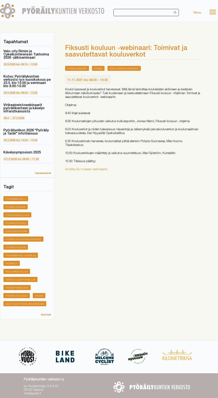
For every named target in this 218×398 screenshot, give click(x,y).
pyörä (39, 296)
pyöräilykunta (16, 247)
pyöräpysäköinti (17, 287)
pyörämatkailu (16, 199)
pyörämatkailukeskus (21, 255)
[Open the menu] (212, 12)
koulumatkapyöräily (124, 68)
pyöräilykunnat (17, 296)
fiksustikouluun (17, 215)
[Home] (52, 10)
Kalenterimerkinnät (43, 173)
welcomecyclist (17, 271)
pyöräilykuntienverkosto (23, 239)
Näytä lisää (46, 314)
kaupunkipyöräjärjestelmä (25, 304)
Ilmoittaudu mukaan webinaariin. (87, 169)
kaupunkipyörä (16, 231)
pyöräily (12, 263)
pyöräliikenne (16, 207)
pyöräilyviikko (16, 223)
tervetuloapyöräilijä (20, 279)
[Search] (175, 12)
